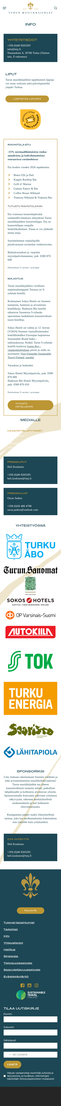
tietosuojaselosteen (30, 1078)
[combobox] (7, 1055)
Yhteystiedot (13, 942)
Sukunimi (9, 1027)
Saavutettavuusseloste (22, 969)
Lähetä (12, 1064)
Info (7, 936)
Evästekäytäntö (16, 976)
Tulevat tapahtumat (19, 922)
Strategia (11, 956)
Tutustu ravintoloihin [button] (25, 206)
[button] (4, 8)
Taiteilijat (11, 929)
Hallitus (9, 949)
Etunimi (8, 1013)
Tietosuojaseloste (18, 963)
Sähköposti (10, 1040)
